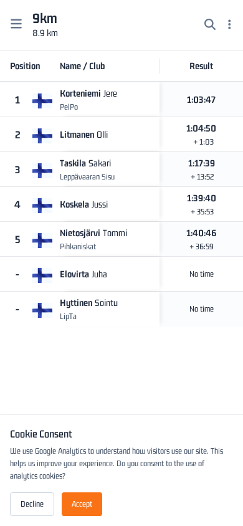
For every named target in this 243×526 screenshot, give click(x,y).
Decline (32, 504)
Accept (82, 504)
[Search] (210, 25)
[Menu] (229, 25)
